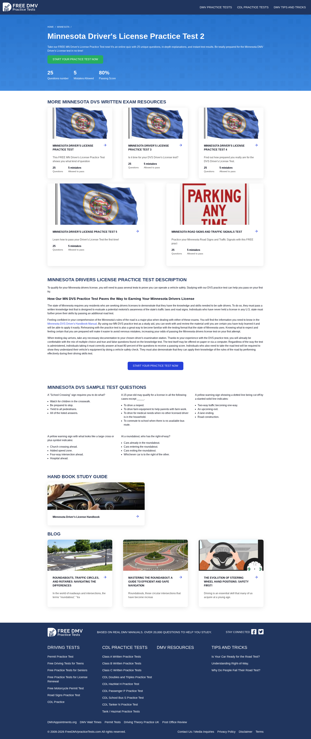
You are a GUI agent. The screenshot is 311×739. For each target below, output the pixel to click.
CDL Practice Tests (253, 7)
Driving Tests (63, 647)
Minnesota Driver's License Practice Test (79, 143)
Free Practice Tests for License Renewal (67, 679)
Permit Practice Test (60, 656)
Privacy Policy (226, 731)
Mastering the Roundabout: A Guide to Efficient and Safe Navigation (155, 573)
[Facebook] (254, 633)
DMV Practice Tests (216, 7)
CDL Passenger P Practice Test (122, 691)
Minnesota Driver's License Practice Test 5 (96, 224)
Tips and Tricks (229, 647)
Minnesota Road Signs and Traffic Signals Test (215, 224)
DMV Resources (175, 647)
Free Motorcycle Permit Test (65, 688)
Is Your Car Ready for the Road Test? (236, 656)
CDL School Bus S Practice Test (123, 697)
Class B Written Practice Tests (121, 663)
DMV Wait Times (90, 722)
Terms (260, 731)
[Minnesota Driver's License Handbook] (96, 503)
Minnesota (63, 27)
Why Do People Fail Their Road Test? (236, 670)
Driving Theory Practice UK (141, 722)
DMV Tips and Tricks (290, 7)
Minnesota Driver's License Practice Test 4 (231, 143)
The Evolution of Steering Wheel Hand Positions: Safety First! (231, 573)
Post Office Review (174, 722)
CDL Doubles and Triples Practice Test (127, 677)
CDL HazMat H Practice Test (120, 684)
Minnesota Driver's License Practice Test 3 (155, 143)
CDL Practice (55, 702)
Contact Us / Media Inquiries (196, 731)
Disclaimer (245, 731)
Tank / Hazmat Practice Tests (121, 711)
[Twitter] (261, 633)
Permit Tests (113, 722)
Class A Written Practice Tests (121, 656)
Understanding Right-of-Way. (230, 663)
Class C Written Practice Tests (121, 670)
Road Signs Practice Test (63, 695)
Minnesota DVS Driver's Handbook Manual (72, 323)
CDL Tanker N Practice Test (120, 704)
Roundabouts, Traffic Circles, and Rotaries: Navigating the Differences (79, 573)
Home (50, 27)
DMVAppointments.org (62, 722)
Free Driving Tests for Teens (65, 663)
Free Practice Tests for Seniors (67, 670)
